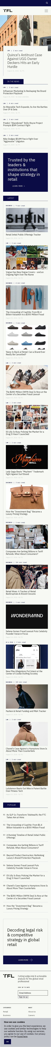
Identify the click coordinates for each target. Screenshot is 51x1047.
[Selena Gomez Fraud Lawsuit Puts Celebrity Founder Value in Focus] (27, 617)
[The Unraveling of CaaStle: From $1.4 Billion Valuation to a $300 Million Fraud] (27, 297)
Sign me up (23, 997)
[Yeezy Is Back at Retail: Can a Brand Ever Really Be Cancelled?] (27, 337)
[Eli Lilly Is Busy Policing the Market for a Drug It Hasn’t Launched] (27, 417)
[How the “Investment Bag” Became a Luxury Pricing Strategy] (27, 497)
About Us (32, 1011)
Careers (31, 1015)
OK (7, 1041)
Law (8, 50)
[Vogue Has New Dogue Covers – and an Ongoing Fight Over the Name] (27, 257)
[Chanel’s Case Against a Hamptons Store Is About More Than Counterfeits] (27, 734)
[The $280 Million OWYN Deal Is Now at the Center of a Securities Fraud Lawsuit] (27, 377)
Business (9, 205)
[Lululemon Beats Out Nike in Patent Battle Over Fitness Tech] (27, 774)
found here (22, 1036)
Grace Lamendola (23, 97)
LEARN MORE (23, 960)
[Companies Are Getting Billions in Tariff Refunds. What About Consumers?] (27, 537)
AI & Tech (9, 642)
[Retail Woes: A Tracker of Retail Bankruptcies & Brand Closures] (27, 577)
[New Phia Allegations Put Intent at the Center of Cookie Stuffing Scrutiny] (27, 657)
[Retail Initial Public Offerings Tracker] (27, 220)
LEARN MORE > (18, 186)
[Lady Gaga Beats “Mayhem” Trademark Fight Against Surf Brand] (27, 457)
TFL (23, 71)
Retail (5, 1011)
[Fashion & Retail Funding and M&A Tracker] (27, 696)
